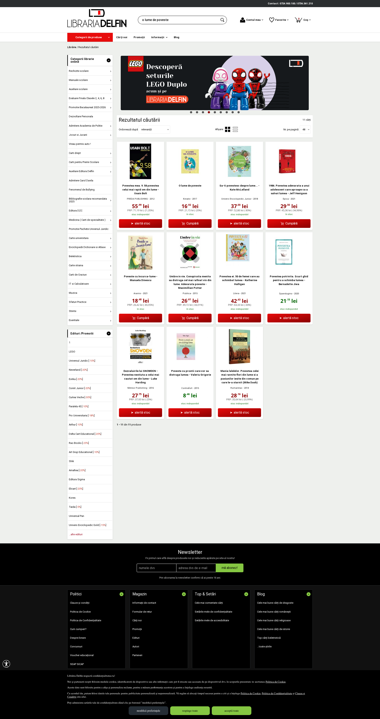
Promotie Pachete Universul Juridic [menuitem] (88, 228)
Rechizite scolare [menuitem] (78, 70)
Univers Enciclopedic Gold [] (87, 525)
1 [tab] (191, 112)
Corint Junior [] (80, 388)
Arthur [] (76, 424)
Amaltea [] (77, 470)
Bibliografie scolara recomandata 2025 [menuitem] (88, 200)
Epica (286, 199)
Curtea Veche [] (80, 397)
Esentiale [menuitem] (74, 320)
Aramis (137, 293)
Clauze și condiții (79, 602)
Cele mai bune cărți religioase (274, 620)
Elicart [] (76, 488)
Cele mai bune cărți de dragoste (275, 602)
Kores (72, 497)
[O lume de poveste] (190, 178)
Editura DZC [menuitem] (75, 210)
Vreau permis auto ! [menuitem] (80, 143)
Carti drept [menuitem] (75, 153)
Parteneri (137, 655)
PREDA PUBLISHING (137, 199)
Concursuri (76, 646)
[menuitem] (90, 37)
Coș (304, 19)
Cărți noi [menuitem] (121, 37)
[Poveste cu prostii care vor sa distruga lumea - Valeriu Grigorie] (190, 363)
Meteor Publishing (137, 388)
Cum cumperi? (78, 629)
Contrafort (186, 388)
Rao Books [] (79, 442)
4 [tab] (209, 112)
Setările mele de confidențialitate (213, 611)
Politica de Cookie (276, 681)
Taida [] (75, 506)
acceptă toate (231, 710)
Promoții (137, 629)
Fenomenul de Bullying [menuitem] (82, 189)
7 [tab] (227, 112)
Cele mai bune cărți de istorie (273, 629)
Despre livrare (78, 637)
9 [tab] (238, 112)
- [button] (108, 60)
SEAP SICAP (77, 664)
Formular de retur (142, 611)
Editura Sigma (77, 479)
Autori (135, 646)
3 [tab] (203, 112)
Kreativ (186, 199)
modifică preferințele (148, 710)
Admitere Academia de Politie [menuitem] (85, 125)
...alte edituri (76, 534)
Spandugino (285, 293)
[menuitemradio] (235, 129)
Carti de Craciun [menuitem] (78, 274)
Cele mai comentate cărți (209, 602)
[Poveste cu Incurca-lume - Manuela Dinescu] (140, 268)
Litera (236, 293)
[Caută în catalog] (222, 20)
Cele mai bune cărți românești (274, 611)
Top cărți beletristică (269, 637)
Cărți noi (137, 620)
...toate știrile (264, 646)
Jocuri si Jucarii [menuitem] (78, 134)
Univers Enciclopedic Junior (236, 199)
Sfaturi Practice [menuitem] (77, 301)
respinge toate (190, 710)
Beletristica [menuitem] (75, 256)
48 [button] (303, 129)
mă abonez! (230, 568)
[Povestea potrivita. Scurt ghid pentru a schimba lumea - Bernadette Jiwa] (289, 268)
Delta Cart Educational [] (85, 433)
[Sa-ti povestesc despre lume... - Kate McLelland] (239, 178)
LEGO (72, 351)
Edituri (136, 637)
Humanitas (236, 388)
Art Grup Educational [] (84, 452)
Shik (71, 461)
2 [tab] (197, 112)
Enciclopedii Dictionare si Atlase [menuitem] (87, 247)
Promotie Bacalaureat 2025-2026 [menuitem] (87, 107)
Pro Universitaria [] (82, 415)
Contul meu (253, 19)
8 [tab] (233, 112)
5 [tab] (215, 112)
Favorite (280, 19)
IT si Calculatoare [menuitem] (79, 283)
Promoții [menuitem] (139, 37)
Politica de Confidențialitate (277, 693)
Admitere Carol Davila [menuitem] (81, 180)
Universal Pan (76, 515)
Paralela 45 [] (78, 406)
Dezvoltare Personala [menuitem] (81, 116)
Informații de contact (144, 602)
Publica (187, 293)
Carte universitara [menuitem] (78, 238)
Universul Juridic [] (82, 360)
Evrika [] (76, 379)
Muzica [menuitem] (73, 292)
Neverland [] (78, 369)
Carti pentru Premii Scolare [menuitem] (84, 162)
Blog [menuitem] (176, 37)
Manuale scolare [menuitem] (78, 80)
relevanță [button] (146, 129)
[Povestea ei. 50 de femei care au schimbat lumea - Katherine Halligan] (239, 268)
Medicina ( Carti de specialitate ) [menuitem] (87, 219)
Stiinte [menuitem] (72, 311)
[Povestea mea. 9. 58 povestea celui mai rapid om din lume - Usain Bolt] (140, 178)
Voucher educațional (82, 655)
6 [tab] (221, 112)
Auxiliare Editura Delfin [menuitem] (81, 171)
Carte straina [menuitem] (76, 265)
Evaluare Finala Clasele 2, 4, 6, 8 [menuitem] (86, 98)
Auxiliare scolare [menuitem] (78, 89)
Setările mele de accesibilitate (212, 620)
